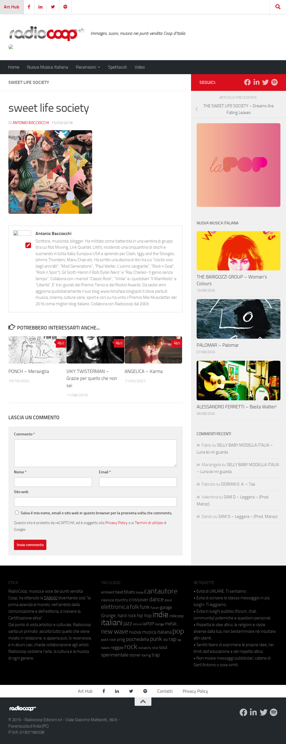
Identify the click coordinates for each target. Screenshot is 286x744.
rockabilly (144, 648)
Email (105, 472)
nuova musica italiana (150, 632)
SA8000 (51, 597)
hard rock (127, 615)
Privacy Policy (116, 522)
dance (156, 599)
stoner (135, 655)
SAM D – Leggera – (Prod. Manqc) (248, 516)
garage (166, 607)
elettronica (115, 606)
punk (156, 639)
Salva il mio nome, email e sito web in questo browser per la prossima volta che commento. (96, 513)
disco (168, 600)
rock (130, 646)
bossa (139, 592)
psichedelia (137, 639)
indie (160, 614)
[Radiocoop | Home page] (46, 33)
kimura (137, 624)
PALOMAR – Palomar (218, 345)
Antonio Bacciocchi (31, 122)
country (121, 599)
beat (119, 592)
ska (155, 647)
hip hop (144, 615)
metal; (171, 623)
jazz (127, 624)
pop (178, 631)
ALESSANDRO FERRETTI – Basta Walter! (237, 406)
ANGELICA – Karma (144, 371)
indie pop (176, 616)
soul (163, 647)
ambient (108, 592)
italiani (112, 622)
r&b (165, 640)
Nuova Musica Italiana (47, 67)
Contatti (165, 691)
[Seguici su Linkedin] (256, 82)
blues (129, 592)
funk (145, 607)
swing (146, 655)
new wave (114, 631)
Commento (24, 434)
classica (107, 600)
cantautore (160, 591)
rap (172, 639)
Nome (20, 472)
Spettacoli (117, 67)
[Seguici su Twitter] (265, 82)
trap (156, 655)
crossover (138, 599)
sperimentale (114, 655)
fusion (155, 607)
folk (134, 607)
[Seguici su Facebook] (247, 82)
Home (13, 67)
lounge (159, 624)
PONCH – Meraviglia (29, 371)
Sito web (21, 491)
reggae (117, 647)
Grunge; (109, 615)
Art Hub (11, 6)
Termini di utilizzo (149, 522)
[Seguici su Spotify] (274, 82)
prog (121, 639)
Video (140, 67)
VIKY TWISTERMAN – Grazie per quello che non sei (91, 378)
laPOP (148, 623)
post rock (108, 639)
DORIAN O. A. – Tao (238, 484)
